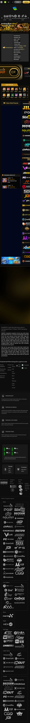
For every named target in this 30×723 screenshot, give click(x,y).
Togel (15, 18)
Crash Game (22, 19)
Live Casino (10, 19)
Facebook (26, 365)
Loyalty (9, 367)
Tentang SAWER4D (2, 365)
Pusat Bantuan (3, 373)
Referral (9, 370)
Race (13, 18)
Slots (7, 18)
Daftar (26, 2)
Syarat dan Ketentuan (2, 376)
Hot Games (4, 19)
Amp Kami (19, 365)
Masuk (17, 2)
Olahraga (19, 18)
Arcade (25, 18)
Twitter (25, 368)
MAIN (4, 89)
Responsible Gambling (3, 369)
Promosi (9, 365)
